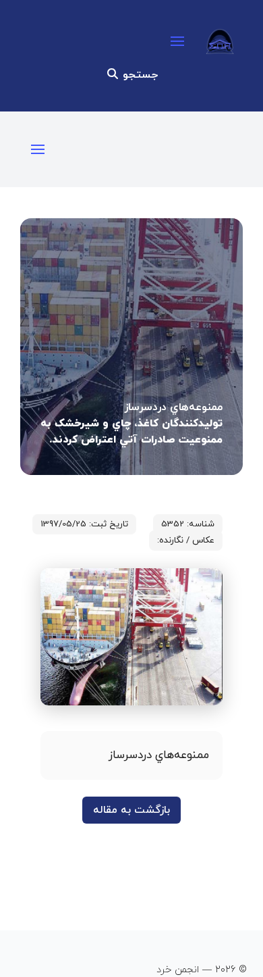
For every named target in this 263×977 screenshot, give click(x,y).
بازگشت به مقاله (131, 810)
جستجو (138, 75)
